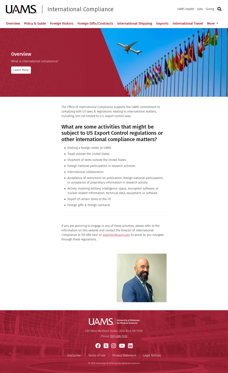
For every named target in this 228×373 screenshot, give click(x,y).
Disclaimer (74, 355)
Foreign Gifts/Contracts (95, 23)
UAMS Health (185, 9)
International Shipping (134, 23)
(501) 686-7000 (118, 336)
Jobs (200, 9)
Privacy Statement (124, 355)
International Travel (188, 23)
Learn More (21, 70)
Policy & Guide (35, 23)
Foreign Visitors (61, 23)
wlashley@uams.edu (116, 235)
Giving (210, 9)
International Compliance (80, 9)
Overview (13, 23)
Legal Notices (152, 355)
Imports (162, 23)
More (211, 23)
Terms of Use (96, 355)
